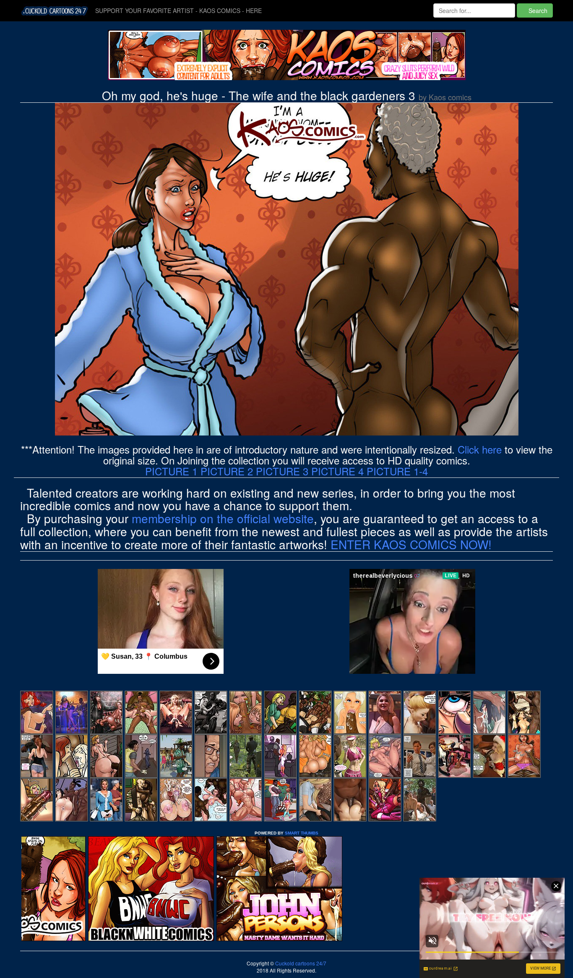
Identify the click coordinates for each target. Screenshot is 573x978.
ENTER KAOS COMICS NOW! (411, 544)
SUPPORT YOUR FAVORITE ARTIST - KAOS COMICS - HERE (178, 10)
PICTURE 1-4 (397, 471)
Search (537, 10)
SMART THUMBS (301, 833)
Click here (480, 449)
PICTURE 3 (282, 471)
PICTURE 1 (171, 471)
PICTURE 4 (337, 471)
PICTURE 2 (227, 471)
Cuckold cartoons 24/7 (300, 963)
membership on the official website (223, 518)
